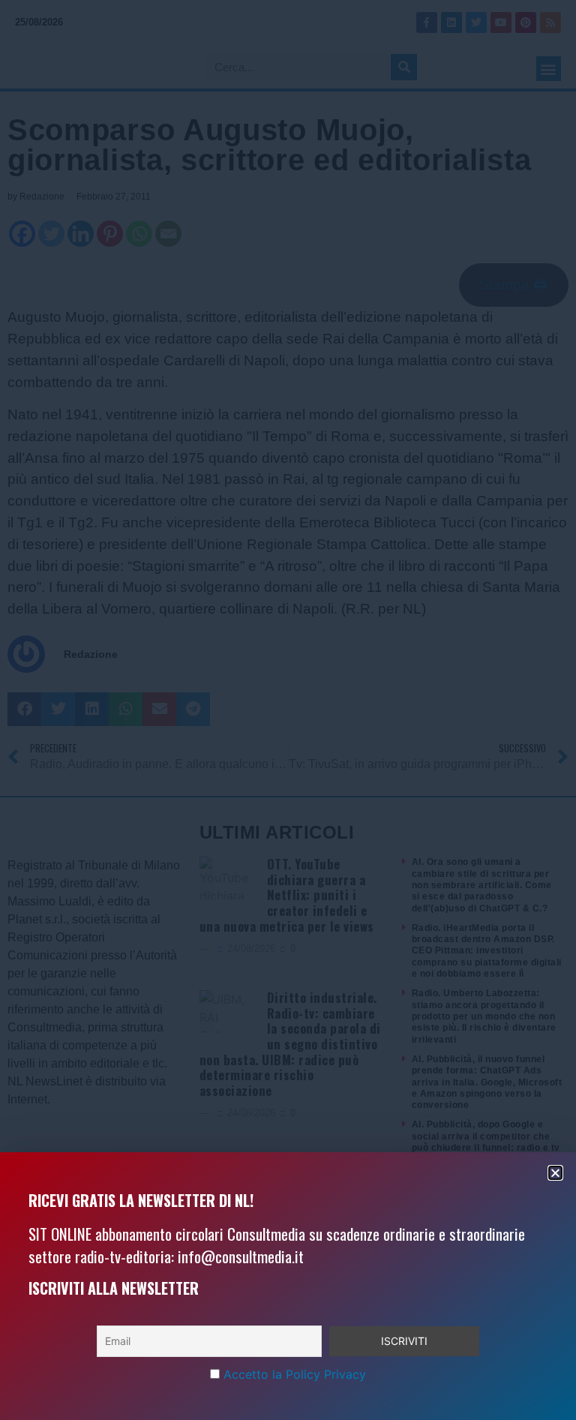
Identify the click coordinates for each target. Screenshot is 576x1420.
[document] (288, 710)
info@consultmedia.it (241, 1256)
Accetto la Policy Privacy (295, 1374)
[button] (555, 1172)
